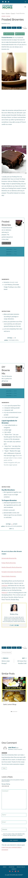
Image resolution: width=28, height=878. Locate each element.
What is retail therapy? (5, 661)
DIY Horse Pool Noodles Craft (21, 661)
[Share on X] (14, 28)
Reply (4, 768)
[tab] (11, 711)
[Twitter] (12, 625)
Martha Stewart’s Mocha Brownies (12, 567)
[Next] (25, 693)
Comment (5, 791)
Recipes (8, 13)
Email (4, 822)
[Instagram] (5, 1)
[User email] (17, 625)
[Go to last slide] (3, 693)
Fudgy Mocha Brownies (9, 563)
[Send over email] (19, 28)
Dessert (13, 13)
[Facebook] (3, 1)
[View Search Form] (25, 2)
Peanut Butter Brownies (9, 576)
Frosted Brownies (6, 652)
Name (4, 814)
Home (3, 13)
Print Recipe (20, 33)
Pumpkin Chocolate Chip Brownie (12, 572)
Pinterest (4, 592)
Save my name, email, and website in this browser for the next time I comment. (14, 834)
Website (4, 829)
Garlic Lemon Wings (9, 704)
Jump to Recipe (9, 33)
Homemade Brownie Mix (9, 558)
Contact (14, 869)
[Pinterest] (8, 1)
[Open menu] (25, 7)
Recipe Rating (6, 784)
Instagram (5, 585)
